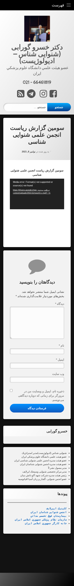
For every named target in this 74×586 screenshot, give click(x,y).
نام (61, 345)
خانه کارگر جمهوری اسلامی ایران (46, 523)
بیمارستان (59, 515)
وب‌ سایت (58, 374)
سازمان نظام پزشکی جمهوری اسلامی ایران (41, 519)
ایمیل (60, 359)
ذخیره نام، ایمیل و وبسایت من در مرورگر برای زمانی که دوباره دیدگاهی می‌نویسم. (41, 396)
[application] (37, 194)
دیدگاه (59, 303)
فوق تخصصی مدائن (41, 515)
